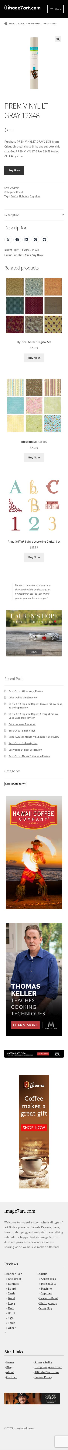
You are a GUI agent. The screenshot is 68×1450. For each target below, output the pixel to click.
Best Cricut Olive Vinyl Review (25, 691)
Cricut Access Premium (22, 724)
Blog (9, 1367)
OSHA (11, 1313)
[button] (58, 39)
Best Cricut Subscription (22, 743)
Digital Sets (48, 1283)
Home (12, 23)
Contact (11, 1377)
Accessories (48, 1279)
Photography (48, 1303)
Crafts (14, 196)
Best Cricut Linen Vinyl (21, 730)
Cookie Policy (43, 1377)
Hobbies (24, 196)
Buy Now (14, 170)
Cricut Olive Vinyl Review (22, 697)
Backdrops (15, 1279)
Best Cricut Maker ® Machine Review (29, 756)
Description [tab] (11, 215)
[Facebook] (17, 239)
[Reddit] (44, 239)
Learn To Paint (48, 1298)
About (10, 1372)
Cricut (21, 23)
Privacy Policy (43, 1362)
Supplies (35, 196)
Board (12, 1288)
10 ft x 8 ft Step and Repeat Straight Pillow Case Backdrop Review (33, 715)
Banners (13, 1283)
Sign (11, 1318)
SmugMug (45, 1308)
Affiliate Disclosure (47, 1372)
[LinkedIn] (26, 239)
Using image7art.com (48, 1367)
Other (12, 1328)
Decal (11, 1298)
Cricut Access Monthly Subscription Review (33, 737)
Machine (46, 1288)
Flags (11, 1303)
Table (11, 1323)
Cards (11, 1293)
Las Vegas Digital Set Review (25, 749)
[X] (8, 239)
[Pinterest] (35, 239)
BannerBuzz (14, 1274)
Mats (11, 1308)
